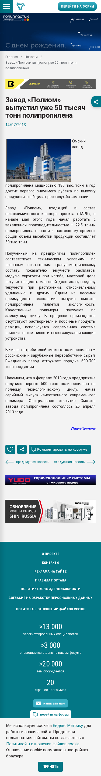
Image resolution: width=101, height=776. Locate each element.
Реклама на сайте (50, 571)
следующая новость (69, 462)
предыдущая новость (32, 462)
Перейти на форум (77, 6)
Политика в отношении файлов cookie (50, 609)
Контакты (50, 563)
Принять (50, 766)
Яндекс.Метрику (68, 725)
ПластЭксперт (83, 429)
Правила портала (50, 580)
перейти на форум (54, 714)
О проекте (50, 554)
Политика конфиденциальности (51, 589)
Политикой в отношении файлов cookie (42, 743)
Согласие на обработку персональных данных (50, 598)
